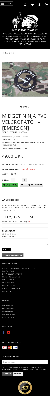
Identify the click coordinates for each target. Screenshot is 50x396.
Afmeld (18, 374)
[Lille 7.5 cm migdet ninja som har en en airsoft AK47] (25, 79)
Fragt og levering (11, 277)
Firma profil (8, 280)
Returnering (8, 282)
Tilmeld (7, 374)
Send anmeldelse (12, 255)
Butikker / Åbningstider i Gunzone (19, 268)
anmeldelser (21, 137)
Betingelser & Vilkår (12, 274)
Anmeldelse (8, 236)
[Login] (40, 4)
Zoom (26, 107)
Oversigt (6, 291)
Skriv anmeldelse (10, 139)
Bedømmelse (8, 231)
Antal (5, 180)
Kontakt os (8, 271)
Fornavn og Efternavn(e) (15, 221)
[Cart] (47, 4)
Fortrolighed (9, 285)
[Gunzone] (25, 19)
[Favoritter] (32, 4)
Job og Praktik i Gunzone (15, 288)
